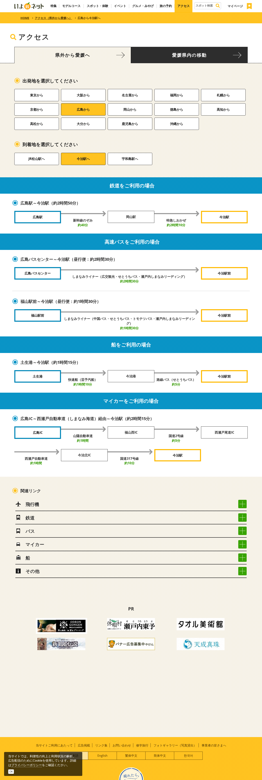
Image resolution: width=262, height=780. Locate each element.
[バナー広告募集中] (131, 643)
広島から (83, 109)
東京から (36, 95)
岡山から (130, 109)
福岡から (176, 95)
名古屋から (130, 95)
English (102, 755)
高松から (36, 123)
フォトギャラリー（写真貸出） (175, 745)
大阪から (83, 95)
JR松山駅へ (36, 158)
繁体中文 (131, 755)
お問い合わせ (122, 745)
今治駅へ (83, 158)
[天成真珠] (201, 643)
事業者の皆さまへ (214, 745)
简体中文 (160, 755)
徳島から (176, 109)
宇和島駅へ (130, 158)
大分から (83, 123)
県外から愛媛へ (72, 55)
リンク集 (101, 745)
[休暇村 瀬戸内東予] (131, 624)
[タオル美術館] (201, 624)
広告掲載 (84, 745)
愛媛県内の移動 (189, 55)
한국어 (188, 755)
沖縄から (176, 123)
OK (11, 771)
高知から (223, 109)
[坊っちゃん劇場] (61, 643)
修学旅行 (142, 745)
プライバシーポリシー (26, 765)
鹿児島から (130, 123)
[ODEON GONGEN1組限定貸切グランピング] (61, 625)
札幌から (223, 95)
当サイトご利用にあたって (54, 745)
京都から (36, 109)
